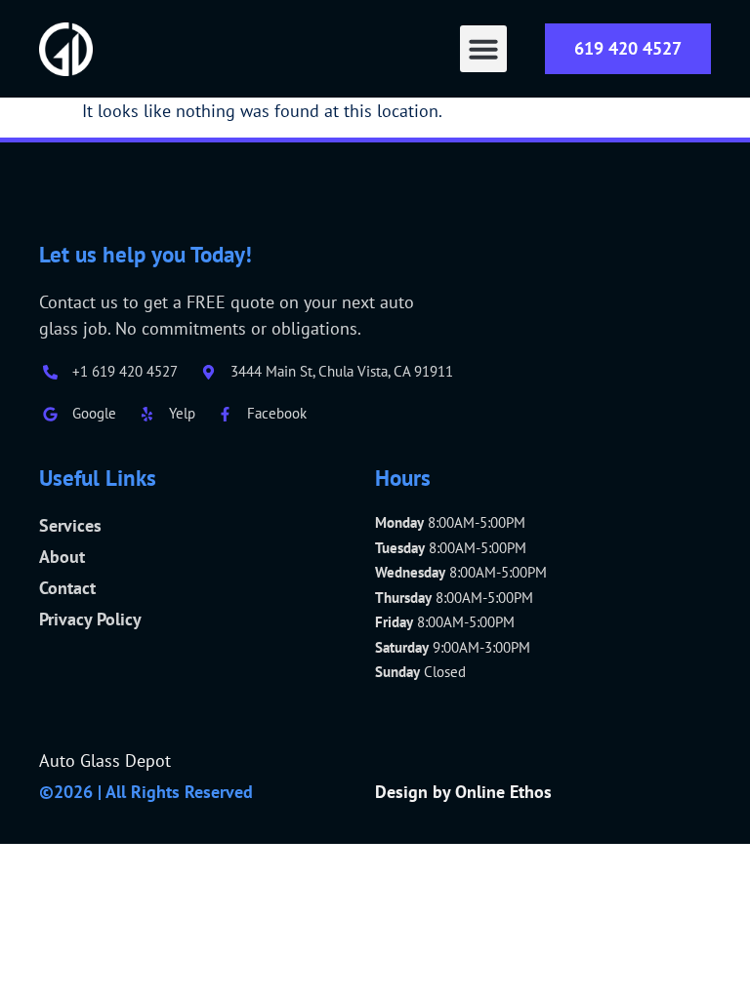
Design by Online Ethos (463, 791)
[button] (483, 48)
